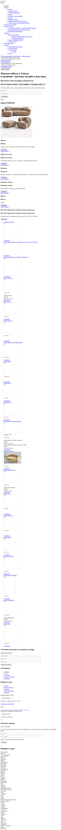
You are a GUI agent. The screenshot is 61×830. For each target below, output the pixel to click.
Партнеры (7, 675)
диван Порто (7, 383)
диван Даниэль (8, 320)
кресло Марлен (8, 278)
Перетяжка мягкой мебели (15, 31)
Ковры (10, 53)
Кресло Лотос (7, 301)
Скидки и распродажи (10, 24)
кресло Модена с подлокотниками (13, 342)
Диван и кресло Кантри (10, 575)
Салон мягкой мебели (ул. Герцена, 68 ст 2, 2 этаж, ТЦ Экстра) (21, 242)
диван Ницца (7, 537)
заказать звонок (5, 69)
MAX (2, 707)
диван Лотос (7, 624)
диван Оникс (7, 361)
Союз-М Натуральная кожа (15, 46)
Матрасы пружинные (18, 38)
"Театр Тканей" (12, 50)
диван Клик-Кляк (8, 556)
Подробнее (4, 149)
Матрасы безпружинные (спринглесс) (22, 36)
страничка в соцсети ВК (7, 704)
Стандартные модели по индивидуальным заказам (22, 28)
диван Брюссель (8, 515)
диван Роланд (7, 402)
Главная (6, 6)
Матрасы (6, 33)
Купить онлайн (8, 298)
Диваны (10, 9)
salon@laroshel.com (6, 60)
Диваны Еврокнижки (14, 12)
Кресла (10, 14)
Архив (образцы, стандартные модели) (18, 23)
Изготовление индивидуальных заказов (19, 29)
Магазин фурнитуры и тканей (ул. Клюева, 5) (16, 257)
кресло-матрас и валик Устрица (12, 421)
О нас (6, 673)
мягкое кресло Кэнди (9, 470)
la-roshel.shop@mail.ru (6, 66)
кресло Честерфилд (9, 600)
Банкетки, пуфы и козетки (15, 16)
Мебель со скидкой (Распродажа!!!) (17, 21)
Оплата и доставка (9, 677)
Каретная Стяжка (9, 43)
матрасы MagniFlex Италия (15, 40)
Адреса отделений (9, 222)
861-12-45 (6, 67)
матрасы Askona (12, 41)
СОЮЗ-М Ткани (12, 48)
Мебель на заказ (8, 26)
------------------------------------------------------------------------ (15, 709)
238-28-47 (6, 62)
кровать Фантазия (9, 451)
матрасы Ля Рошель (13, 34)
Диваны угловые (12, 11)
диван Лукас (7, 493)
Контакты (7, 678)
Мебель (6, 7)
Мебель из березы (13, 19)
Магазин (6, 45)
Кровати (10, 18)
